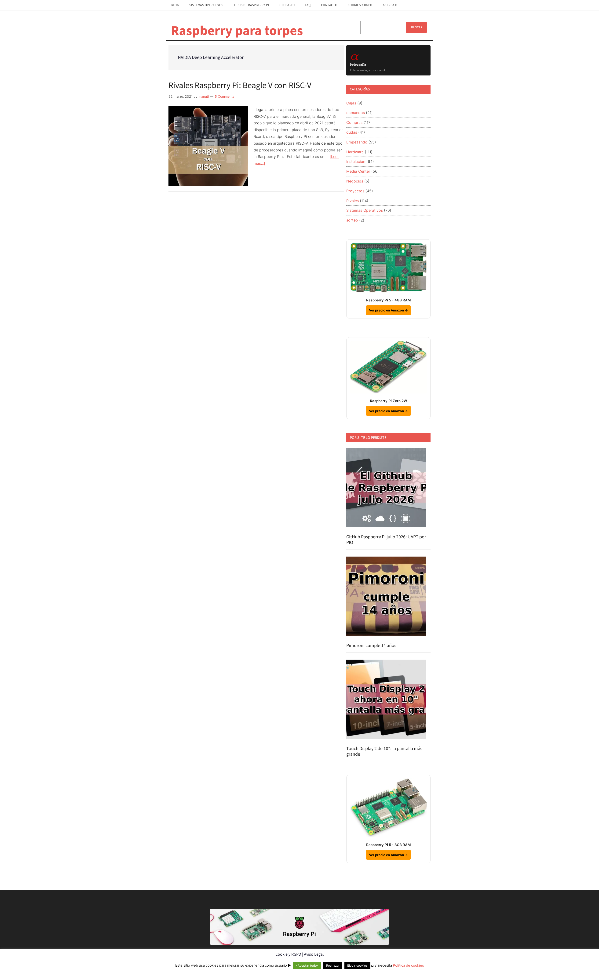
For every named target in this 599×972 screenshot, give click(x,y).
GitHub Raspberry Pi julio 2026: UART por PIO (386, 540)
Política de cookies (408, 965)
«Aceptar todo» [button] (307, 965)
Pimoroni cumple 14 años (371, 645)
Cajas (351, 103)
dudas (351, 132)
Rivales (352, 200)
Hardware (355, 152)
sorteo (352, 220)
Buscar (416, 27)
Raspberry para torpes (237, 30)
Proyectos (355, 191)
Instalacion (355, 161)
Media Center (358, 171)
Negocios (354, 181)
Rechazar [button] (333, 965)
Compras (354, 122)
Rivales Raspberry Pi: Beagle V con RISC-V (239, 85)
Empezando (356, 142)
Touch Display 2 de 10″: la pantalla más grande (384, 751)
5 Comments (224, 96)
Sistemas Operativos (364, 210)
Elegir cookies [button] (357, 965)
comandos (355, 112)
